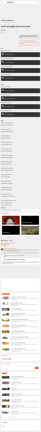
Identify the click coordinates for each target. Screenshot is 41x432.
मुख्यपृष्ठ (20, 237)
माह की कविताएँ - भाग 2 (14, 388)
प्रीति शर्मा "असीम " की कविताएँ (14, 411)
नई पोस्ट (3, 237)
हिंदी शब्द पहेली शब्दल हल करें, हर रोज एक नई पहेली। (8, 22)
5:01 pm (14, 243)
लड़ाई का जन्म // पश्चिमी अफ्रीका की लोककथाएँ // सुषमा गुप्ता (18, 348)
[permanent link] (3, 32)
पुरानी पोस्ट (37, 237)
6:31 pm (17, 248)
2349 (9, 417)
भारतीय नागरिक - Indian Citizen (8, 243)
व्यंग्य (8, 24)
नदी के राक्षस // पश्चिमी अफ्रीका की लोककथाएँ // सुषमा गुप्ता (18, 342)
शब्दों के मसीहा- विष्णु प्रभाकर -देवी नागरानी (16, 382)
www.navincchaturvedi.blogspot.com (10, 248)
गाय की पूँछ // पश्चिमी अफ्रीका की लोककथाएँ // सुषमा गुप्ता (18, 313)
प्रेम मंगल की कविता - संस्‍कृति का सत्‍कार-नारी (9, 222)
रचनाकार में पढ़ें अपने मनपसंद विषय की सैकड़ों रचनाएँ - (17, 376)
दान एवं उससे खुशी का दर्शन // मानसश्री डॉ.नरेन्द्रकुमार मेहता (18, 297)
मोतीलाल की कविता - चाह (6, 232)
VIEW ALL (37, 373)
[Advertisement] (20, 11)
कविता (5, 24)
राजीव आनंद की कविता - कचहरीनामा (27, 222)
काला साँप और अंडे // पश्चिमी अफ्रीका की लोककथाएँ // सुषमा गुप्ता (19, 325)
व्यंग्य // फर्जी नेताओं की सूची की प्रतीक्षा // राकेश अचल (28, 40)
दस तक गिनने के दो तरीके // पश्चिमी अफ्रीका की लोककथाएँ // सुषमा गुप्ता (20, 319)
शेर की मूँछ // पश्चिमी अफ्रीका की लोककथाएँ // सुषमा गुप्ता (18, 331)
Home (2, 24)
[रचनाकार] (10, 3)
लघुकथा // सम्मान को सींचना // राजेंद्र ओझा (16, 308)
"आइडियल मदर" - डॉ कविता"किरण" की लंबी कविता (17, 405)
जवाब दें (4, 256)
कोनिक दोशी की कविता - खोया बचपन (27, 232)
